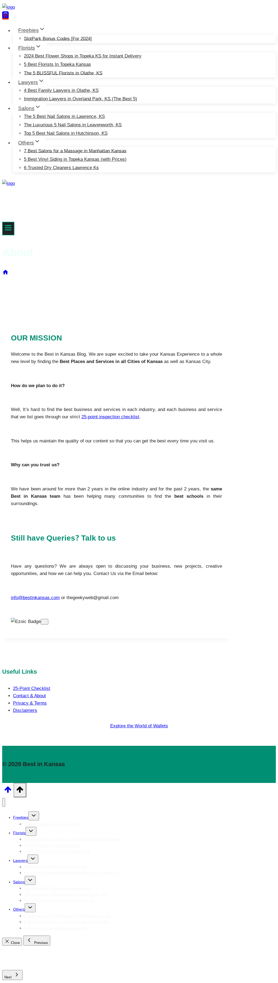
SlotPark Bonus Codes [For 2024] (58, 38)
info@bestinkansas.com (35, 597)
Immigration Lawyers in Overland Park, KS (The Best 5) (80, 98)
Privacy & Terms (30, 703)
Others (19, 909)
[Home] (5, 274)
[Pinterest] (5, 17)
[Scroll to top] (8, 791)
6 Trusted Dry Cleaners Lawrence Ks (61, 167)
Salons (19, 882)
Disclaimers (25, 710)
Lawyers (20, 860)
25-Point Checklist (31, 688)
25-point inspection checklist (110, 416)
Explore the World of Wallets (139, 725)
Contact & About (29, 695)
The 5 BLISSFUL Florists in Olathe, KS (63, 72)
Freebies (20, 817)
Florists (19, 833)
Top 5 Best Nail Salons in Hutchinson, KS (66, 133)
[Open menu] (8, 228)
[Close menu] (3, 802)
